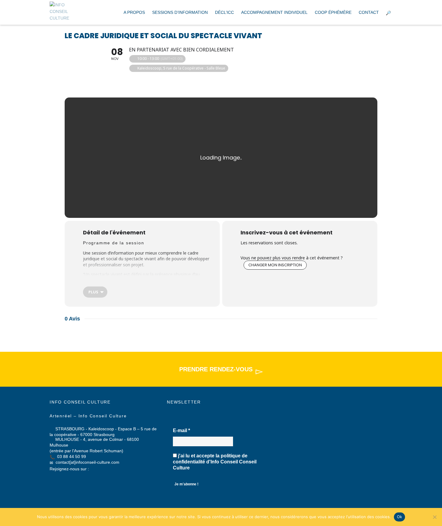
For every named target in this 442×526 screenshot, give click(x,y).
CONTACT (369, 12)
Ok (399, 516)
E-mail (181, 430)
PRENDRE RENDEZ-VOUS (216, 369)
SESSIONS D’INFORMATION (180, 12)
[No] (434, 517)
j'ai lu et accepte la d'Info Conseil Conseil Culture (214, 461)
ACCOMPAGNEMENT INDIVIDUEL (274, 12)
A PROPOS (134, 12)
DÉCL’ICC (224, 12)
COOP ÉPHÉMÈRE (333, 12)
